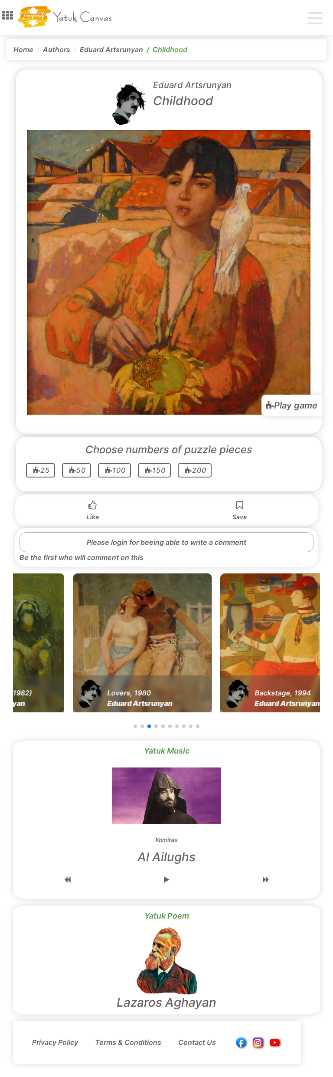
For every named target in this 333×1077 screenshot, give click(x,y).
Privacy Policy (55, 1042)
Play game (295, 405)
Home (23, 49)
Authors (56, 49)
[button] (7, 15)
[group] (78, 642)
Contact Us (197, 1042)
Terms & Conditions (128, 1042)
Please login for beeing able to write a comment (166, 542)
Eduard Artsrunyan (111, 49)
